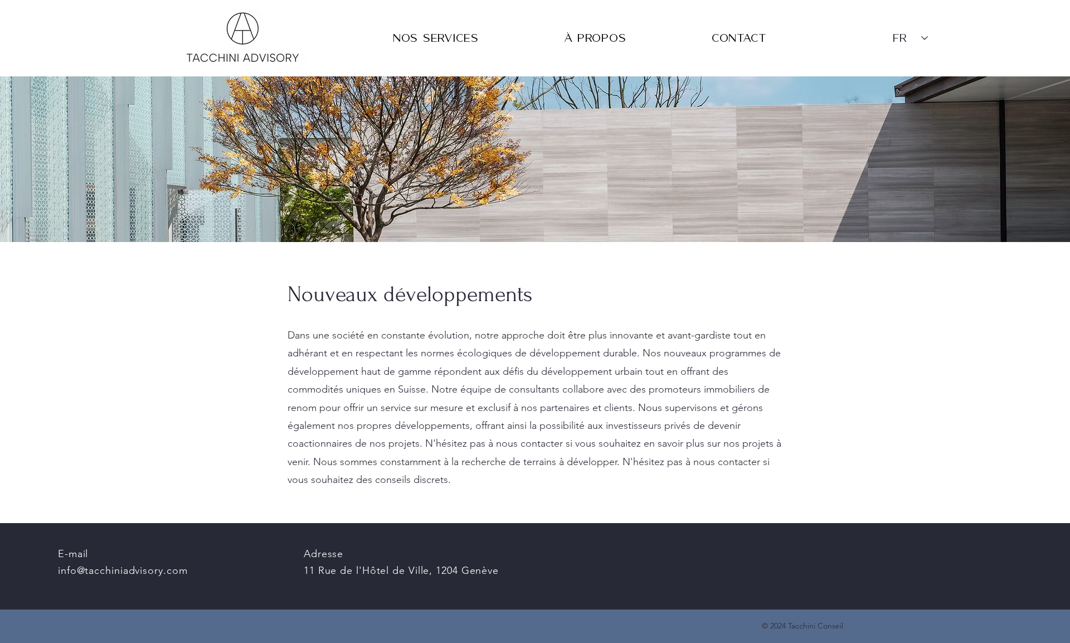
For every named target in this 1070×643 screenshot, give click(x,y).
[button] (436, 38)
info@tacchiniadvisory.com (123, 570)
